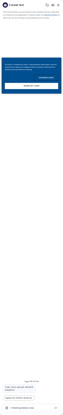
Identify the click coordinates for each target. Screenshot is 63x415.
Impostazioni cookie (46, 77)
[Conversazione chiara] (47, 5)
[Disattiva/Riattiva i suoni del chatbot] (53, 5)
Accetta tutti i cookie (31, 86)
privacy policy (50, 15)
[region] (31, 206)
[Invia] (56, 408)
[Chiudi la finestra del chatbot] (58, 5)
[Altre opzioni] (7, 408)
